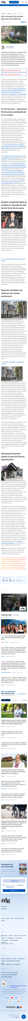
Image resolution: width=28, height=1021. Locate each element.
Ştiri (2, 914)
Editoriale (3, 938)
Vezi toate (16, 615)
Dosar (14, 13)
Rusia (15, 700)
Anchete (3, 964)
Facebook (16, 997)
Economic (17, 918)
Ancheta (3, 972)
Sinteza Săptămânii (6, 672)
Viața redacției (10, 938)
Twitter (14, 1001)
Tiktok (18, 1001)
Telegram (7, 997)
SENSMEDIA (16, 1017)
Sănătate (11, 935)
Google (9, 1001)
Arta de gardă (4, 940)
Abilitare (3, 958)
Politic (3, 726)
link (4, 605)
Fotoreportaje (21, 958)
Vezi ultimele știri (21, 693)
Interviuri (3, 788)
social (11, 943)
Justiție (3, 918)
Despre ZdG (4, 906)
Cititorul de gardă (13, 940)
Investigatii (9, 13)
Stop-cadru (17, 964)
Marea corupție (14, 972)
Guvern (6, 700)
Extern (22, 918)
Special (3, 955)
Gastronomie (18, 938)
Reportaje (9, 958)
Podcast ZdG (17, 935)
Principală (3, 13)
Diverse (3, 920)
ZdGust (3, 948)
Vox (13, 964)
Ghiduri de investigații (6, 977)
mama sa (4, 159)
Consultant (4, 942)
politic (7, 943)
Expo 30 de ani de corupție (13, 961)
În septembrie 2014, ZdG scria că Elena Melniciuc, (14, 300)
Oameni (14, 958)
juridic (2, 943)
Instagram (20, 997)
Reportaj (8, 964)
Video (2, 925)
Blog (2, 932)
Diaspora (24, 935)
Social (6, 642)
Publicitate (4, 908)
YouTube (11, 997)
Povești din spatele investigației (9, 974)
